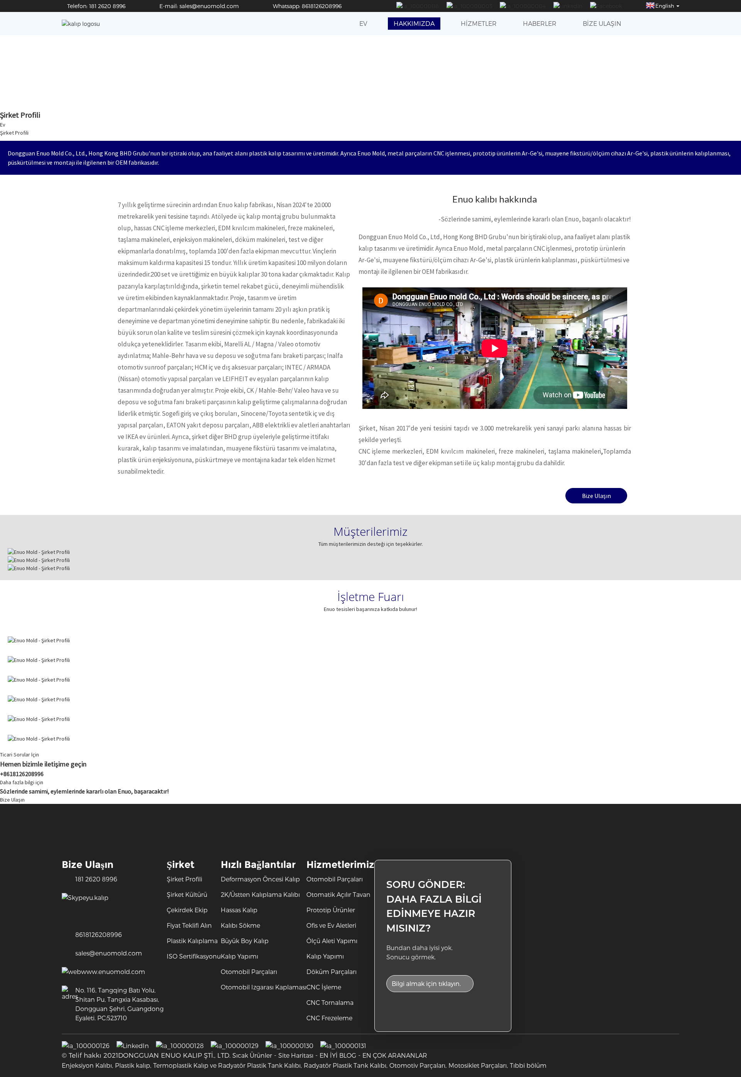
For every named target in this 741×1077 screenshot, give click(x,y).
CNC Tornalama (330, 1002)
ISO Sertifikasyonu (194, 956)
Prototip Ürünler (330, 909)
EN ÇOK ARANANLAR (394, 1055)
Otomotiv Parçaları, (418, 1065)
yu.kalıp (97, 897)
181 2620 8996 (96, 879)
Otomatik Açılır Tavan (338, 894)
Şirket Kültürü (187, 894)
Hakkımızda (414, 23)
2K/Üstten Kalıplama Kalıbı (260, 894)
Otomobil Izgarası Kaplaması (263, 987)
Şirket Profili (14, 132)
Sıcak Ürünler (252, 1055)
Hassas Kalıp (239, 909)
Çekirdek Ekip (187, 909)
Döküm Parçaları (331, 971)
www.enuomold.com (113, 971)
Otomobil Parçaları (249, 971)
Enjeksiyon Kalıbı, (87, 1065)
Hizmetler (479, 23)
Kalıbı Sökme (240, 925)
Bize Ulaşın (602, 23)
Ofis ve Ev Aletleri (331, 925)
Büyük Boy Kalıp (245, 940)
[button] (596, 495)
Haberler (540, 23)
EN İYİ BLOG (338, 1055)
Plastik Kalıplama (192, 940)
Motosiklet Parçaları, (478, 1065)
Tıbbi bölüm (528, 1065)
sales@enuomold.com (108, 953)
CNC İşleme (323, 987)
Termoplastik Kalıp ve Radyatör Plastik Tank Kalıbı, (227, 1065)
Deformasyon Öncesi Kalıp (260, 879)
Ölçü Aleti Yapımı (331, 940)
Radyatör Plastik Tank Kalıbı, (345, 1065)
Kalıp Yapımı (239, 956)
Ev (363, 23)
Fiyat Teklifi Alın (189, 925)
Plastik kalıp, (133, 1065)
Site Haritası (295, 1055)
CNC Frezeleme (329, 1017)
